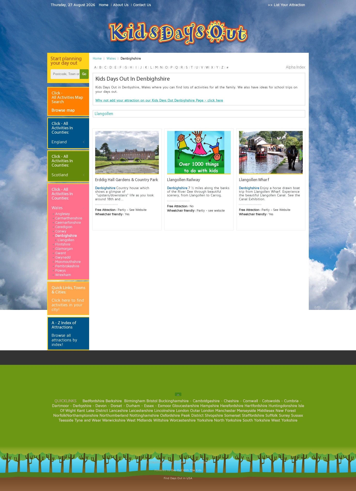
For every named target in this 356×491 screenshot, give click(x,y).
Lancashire (118, 410)
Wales (111, 58)
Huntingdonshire (283, 406)
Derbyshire (82, 406)
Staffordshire (253, 415)
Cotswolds (271, 401)
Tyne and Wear (88, 420)
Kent (81, 410)
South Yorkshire (256, 420)
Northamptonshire (82, 415)
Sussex (297, 415)
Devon (101, 406)
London (182, 410)
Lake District (97, 410)
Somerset (232, 415)
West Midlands (139, 420)
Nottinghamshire (144, 415)
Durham (133, 406)
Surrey (284, 415)
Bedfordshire (93, 401)
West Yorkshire (284, 420)
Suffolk (271, 415)
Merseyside (246, 410)
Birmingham (134, 401)
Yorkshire (205, 420)
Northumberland (114, 415)
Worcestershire (183, 420)
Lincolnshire (164, 410)
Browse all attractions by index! (64, 340)
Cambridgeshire (206, 401)
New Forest (286, 410)
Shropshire (214, 415)
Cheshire (231, 401)
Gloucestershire (185, 406)
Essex (149, 406)
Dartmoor (60, 406)
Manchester (225, 410)
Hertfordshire (256, 406)
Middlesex (265, 410)
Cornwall (250, 401)
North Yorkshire (227, 420)
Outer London (202, 410)
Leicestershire (141, 410)
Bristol (152, 401)
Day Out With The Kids (186, 470)
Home (97, 58)
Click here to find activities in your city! (68, 305)
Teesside (66, 420)
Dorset (116, 406)
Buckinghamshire (174, 401)
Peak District (192, 415)
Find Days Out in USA (178, 478)
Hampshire (209, 406)
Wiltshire (161, 420)
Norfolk (59, 415)
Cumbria (291, 401)
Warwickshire (113, 420)
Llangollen (104, 114)
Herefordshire (231, 406)
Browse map (63, 110)
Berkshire (114, 401)
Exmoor (164, 406)
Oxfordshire (170, 415)
